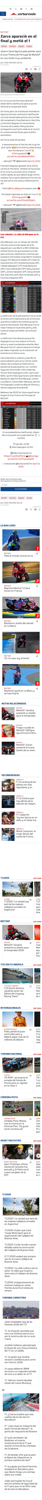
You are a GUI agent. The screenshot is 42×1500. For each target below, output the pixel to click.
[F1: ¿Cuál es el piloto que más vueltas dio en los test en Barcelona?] (21, 1402)
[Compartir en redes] (37, 554)
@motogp (33, 456)
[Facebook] (10, 9)
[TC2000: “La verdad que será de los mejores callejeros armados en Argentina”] (21, 1206)
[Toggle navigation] (3, 14)
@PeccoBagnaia (15, 188)
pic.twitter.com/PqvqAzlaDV (21, 459)
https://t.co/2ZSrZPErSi (14, 456)
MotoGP (4, 46)
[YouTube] (21, 9)
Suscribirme (21, 489)
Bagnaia (21, 46)
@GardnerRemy (21, 147)
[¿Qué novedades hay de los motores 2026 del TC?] (21, 1310)
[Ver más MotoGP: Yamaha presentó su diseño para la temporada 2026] (8, 713)
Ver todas (37, 878)
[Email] (31, 9)
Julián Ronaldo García (13, 62)
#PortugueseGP (19, 153)
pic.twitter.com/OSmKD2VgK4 (21, 200)
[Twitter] (15, 9)
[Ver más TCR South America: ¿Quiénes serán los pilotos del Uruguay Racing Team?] (17, 975)
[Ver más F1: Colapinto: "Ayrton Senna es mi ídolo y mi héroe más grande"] (8, 818)
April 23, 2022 (33, 161)
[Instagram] (26, 9)
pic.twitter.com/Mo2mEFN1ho (21, 156)
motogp (29, 46)
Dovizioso (12, 46)
